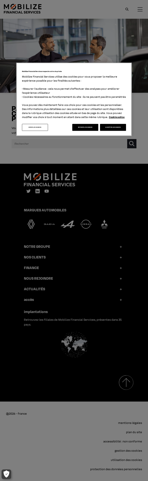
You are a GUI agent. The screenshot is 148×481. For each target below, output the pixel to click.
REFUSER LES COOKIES (85, 127)
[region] (74, 99)
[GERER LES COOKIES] (6, 474)
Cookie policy (117, 117)
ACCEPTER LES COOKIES (113, 127)
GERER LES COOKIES (35, 127)
